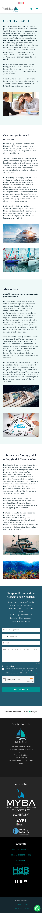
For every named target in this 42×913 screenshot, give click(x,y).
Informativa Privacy (21, 905)
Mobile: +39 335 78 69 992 (21, 855)
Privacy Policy (32, 673)
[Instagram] (21, 881)
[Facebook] (16, 881)
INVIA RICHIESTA (21, 689)
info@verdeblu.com (21, 860)
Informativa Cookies (21, 908)
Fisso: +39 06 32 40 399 (21, 849)
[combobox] (5, 636)
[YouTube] (25, 881)
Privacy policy (8, 666)
